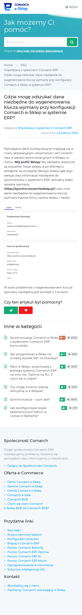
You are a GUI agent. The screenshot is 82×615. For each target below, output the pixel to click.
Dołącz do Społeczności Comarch (32, 466)
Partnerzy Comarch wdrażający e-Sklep (36, 590)
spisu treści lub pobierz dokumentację (40, 50)
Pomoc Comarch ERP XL (24, 556)
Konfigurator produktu (23, 539)
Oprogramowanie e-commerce (30, 565)
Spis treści (14, 530)
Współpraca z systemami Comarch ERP (45, 128)
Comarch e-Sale (19, 495)
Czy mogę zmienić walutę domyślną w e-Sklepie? (29, 389)
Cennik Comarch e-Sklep (24, 491)
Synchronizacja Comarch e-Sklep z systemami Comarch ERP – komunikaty (34, 341)
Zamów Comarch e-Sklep (24, 486)
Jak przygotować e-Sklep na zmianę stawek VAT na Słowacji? (34, 356)
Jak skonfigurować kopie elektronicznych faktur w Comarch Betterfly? (28, 412)
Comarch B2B (17, 499)
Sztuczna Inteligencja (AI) (26, 569)
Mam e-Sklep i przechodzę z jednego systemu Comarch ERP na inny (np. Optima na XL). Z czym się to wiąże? (33, 372)
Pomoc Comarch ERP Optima (28, 552)
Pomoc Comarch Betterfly (25, 548)
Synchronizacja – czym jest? (30, 399)
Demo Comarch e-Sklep (23, 482)
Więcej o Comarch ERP (23, 543)
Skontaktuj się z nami (23, 585)
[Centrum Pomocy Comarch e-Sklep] (16, 7)
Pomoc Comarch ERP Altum (27, 561)
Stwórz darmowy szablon (24, 534)
